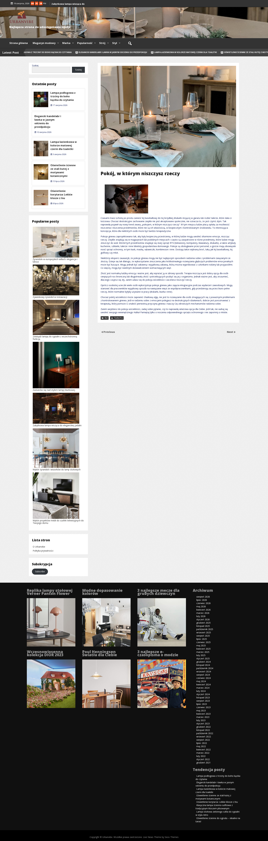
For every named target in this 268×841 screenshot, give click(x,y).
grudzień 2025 (203, 622)
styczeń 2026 (203, 619)
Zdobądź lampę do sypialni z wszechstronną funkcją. (55, 337)
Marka (66, 43)
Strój (102, 43)
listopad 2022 (203, 730)
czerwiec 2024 (203, 678)
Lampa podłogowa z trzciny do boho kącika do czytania (63, 96)
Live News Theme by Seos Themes (161, 837)
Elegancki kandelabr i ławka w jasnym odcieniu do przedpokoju (100, 52)
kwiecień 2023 (203, 713)
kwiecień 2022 (203, 749)
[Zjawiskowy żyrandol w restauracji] (56, 280)
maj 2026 (201, 606)
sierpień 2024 (203, 674)
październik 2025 (204, 629)
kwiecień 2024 (203, 684)
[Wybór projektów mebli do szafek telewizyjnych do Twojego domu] (56, 495)
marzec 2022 (202, 752)
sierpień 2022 (203, 739)
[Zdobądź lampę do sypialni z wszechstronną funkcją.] (56, 317)
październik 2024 (204, 668)
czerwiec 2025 (203, 642)
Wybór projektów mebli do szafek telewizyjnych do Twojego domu (58, 521)
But (106, 318)
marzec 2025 (202, 651)
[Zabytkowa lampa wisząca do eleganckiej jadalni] (56, 408)
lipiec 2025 (201, 638)
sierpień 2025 (203, 635)
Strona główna (18, 43)
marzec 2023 (202, 717)
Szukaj (35, 65)
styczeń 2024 (203, 694)
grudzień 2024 (203, 661)
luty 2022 (200, 756)
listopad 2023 (203, 697)
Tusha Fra (118, 318)
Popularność (84, 43)
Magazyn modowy (44, 43)
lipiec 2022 (201, 743)
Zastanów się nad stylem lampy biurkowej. (54, 389)
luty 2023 (200, 720)
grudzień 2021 (203, 762)
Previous (109, 331)
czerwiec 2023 (203, 707)
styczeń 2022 (203, 759)
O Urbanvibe (39, 546)
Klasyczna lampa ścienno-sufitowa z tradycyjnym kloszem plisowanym (214, 807)
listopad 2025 (203, 625)
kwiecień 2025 (203, 648)
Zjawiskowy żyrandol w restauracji (50, 297)
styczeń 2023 (203, 723)
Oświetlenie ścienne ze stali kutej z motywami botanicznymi (63, 171)
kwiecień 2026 (203, 609)
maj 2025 (201, 645)
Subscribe (40, 571)
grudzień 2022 (203, 726)
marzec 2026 (202, 612)
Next (230, 331)
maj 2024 (201, 681)
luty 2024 (200, 691)
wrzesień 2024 (203, 671)
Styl (114, 43)
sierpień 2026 (203, 596)
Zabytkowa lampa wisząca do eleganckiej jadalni (57, 425)
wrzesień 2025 (203, 632)
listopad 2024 (203, 665)
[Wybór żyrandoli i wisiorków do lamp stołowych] (56, 448)
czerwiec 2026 (203, 603)
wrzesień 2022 (203, 736)
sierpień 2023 (203, 700)
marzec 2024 (202, 687)
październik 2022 (204, 733)
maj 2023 (201, 710)
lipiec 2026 (201, 599)
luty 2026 (200, 616)
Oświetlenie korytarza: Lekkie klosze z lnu (61, 194)
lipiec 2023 (201, 704)
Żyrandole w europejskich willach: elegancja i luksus (55, 260)
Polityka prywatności (43, 550)
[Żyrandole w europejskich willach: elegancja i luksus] (56, 242)
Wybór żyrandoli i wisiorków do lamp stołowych (56, 469)
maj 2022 (201, 746)
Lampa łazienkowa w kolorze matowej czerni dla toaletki (173, 52)
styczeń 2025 (203, 658)
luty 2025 (200, 655)
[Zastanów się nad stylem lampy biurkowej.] (56, 365)
